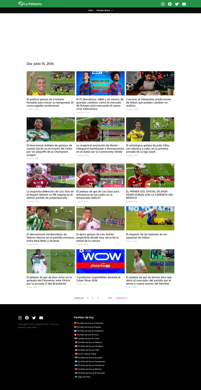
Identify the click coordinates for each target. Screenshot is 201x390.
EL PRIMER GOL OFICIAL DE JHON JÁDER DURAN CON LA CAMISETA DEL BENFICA (149, 194)
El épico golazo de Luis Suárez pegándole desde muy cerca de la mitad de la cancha (97, 237)
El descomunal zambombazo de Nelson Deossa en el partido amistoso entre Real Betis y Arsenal (51, 237)
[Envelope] (184, 4)
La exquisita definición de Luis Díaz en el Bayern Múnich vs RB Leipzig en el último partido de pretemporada (50, 194)
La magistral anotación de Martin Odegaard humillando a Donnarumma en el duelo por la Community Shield (100, 148)
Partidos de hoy (103, 10)
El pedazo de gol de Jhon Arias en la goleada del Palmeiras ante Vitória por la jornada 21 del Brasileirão (49, 280)
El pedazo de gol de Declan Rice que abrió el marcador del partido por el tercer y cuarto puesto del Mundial (149, 280)
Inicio (90, 10)
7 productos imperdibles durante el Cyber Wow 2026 (98, 279)
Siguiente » (122, 298)
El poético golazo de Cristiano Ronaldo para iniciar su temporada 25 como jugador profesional (50, 102)
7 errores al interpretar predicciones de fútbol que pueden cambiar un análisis (148, 102)
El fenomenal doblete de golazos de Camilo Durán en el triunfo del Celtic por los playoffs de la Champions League (49, 150)
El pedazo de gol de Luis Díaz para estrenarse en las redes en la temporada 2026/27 (97, 194)
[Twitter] (177, 4)
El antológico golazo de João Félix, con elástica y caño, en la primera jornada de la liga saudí (148, 148)
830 (110, 298)
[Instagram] (163, 4)
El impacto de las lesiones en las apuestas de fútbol (146, 236)
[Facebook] (170, 4)
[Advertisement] (100, 35)
